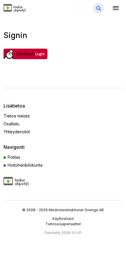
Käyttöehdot (63, 218)
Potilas (14, 157)
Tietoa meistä (17, 115)
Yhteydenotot (17, 131)
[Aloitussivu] (24, 8)
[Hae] (98, 8)
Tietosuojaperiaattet (63, 224)
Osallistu (11, 123)
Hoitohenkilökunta (25, 165)
